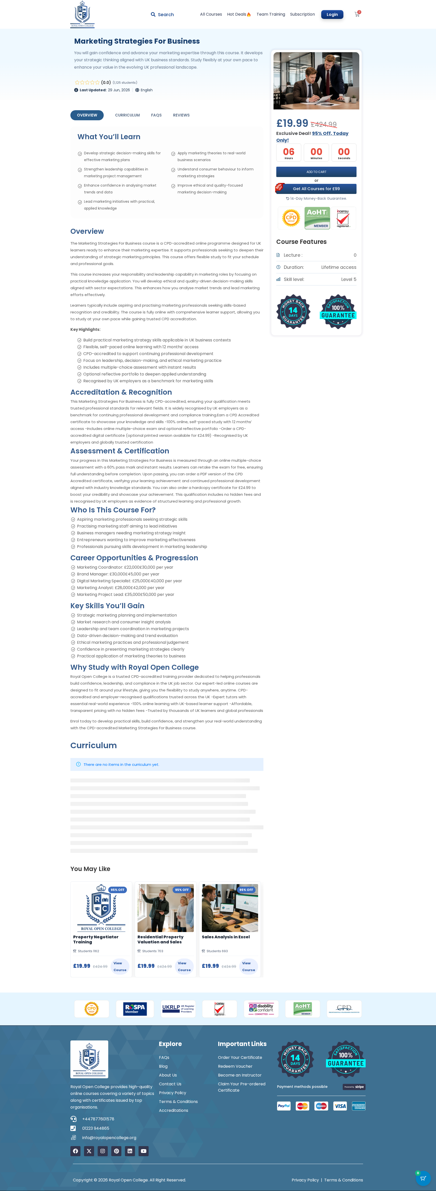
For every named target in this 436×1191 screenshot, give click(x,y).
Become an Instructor (240, 1075)
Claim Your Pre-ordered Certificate (241, 1087)
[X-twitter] (89, 1151)
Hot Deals (236, 14)
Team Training (271, 14)
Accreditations (173, 1110)
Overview (87, 115)
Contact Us (170, 1084)
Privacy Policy (172, 1093)
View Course (120, 966)
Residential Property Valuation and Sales (160, 940)
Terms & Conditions (178, 1102)
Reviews (181, 115)
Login (332, 14)
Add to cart (316, 172)
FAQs (156, 115)
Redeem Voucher (235, 1066)
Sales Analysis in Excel (226, 937)
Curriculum (127, 115)
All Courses (211, 14)
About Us (168, 1075)
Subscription (302, 14)
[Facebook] (75, 1151)
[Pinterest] (116, 1151)
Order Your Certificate (240, 1057)
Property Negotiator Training (96, 940)
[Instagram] (103, 1151)
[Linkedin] (130, 1151)
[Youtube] (144, 1151)
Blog (163, 1066)
